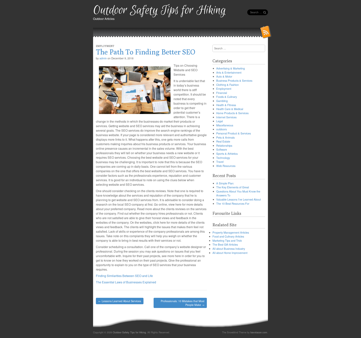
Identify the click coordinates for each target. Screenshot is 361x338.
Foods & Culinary (226, 97)
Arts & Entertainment (228, 72)
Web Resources (225, 166)
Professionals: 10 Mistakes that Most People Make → (182, 303)
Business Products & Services (234, 80)
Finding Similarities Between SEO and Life (124, 276)
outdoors (221, 129)
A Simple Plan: (225, 183)
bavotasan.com (258, 332)
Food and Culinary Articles (228, 236)
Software (221, 149)
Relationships (224, 145)
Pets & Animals (225, 137)
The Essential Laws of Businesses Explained (126, 282)
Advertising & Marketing (230, 68)
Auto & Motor (224, 76)
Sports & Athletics (227, 153)
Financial (221, 93)
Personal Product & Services (233, 133)
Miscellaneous (224, 125)
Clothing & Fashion (227, 85)
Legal (219, 121)
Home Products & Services (232, 113)
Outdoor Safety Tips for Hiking (159, 10)
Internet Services (226, 117)
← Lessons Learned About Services (119, 301)
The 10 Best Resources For (232, 203)
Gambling (222, 101)
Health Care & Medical (229, 109)
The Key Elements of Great (232, 187)
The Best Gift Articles (225, 244)
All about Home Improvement (229, 253)
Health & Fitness (226, 105)
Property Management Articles (230, 232)
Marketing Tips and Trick (227, 240)
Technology (223, 158)
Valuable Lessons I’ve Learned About (238, 199)
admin (103, 58)
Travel (220, 162)
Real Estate (223, 141)
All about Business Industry (228, 248)
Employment (105, 46)
